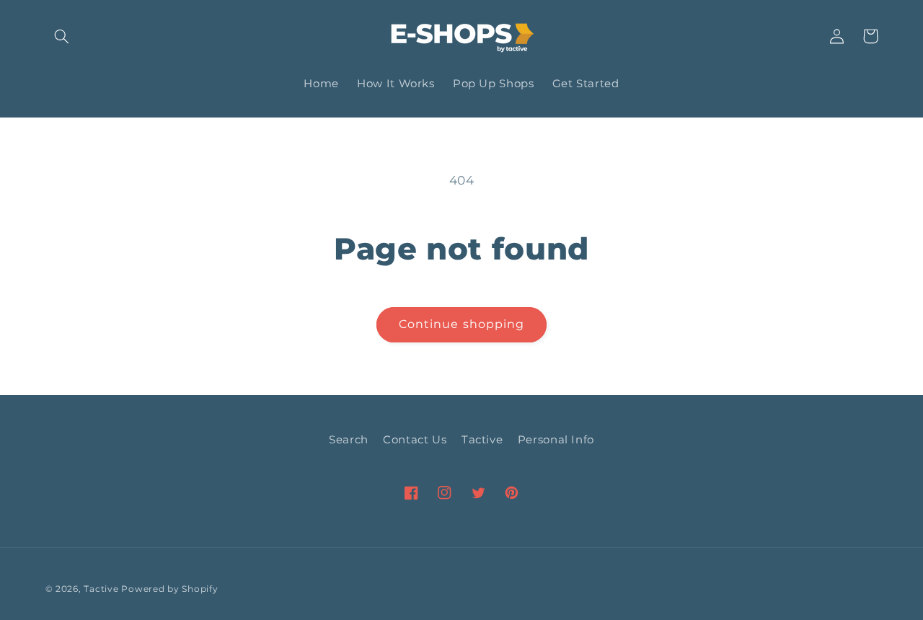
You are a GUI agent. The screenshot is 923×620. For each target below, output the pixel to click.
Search (348, 439)
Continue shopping (461, 324)
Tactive (482, 439)
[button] (62, 36)
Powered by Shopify (169, 589)
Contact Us (414, 439)
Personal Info (556, 439)
